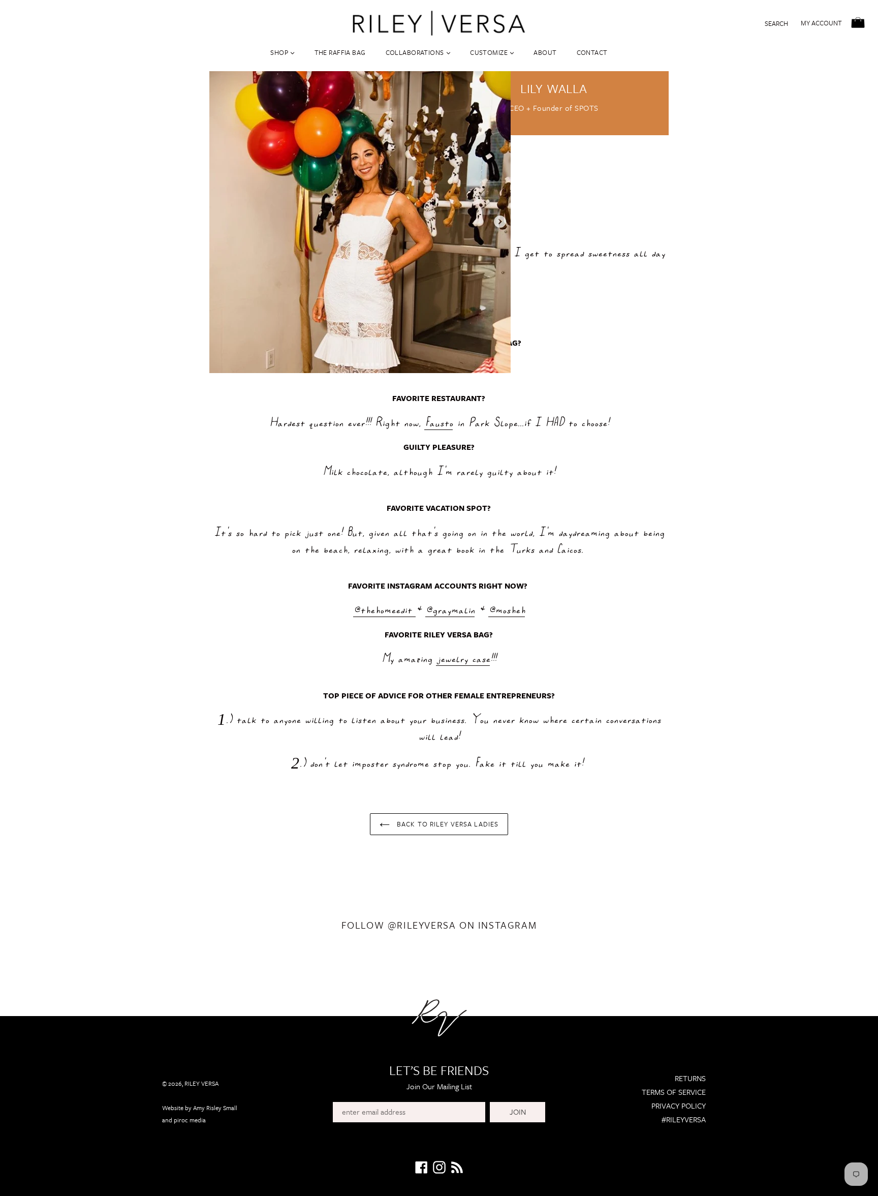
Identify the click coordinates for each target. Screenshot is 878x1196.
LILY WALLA (553, 88)
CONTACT (592, 52)
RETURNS (690, 1078)
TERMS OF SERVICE (674, 1091)
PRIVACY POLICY (678, 1105)
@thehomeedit (382, 609)
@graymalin (450, 609)
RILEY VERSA (201, 1083)
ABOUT (545, 52)
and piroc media (184, 1119)
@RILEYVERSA (422, 925)
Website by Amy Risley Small (199, 1107)
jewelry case (463, 658)
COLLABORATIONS (416, 52)
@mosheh (506, 609)
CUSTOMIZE (489, 52)
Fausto (438, 422)
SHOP (280, 52)
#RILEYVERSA (684, 1119)
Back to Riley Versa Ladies (446, 824)
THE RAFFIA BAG (340, 52)
